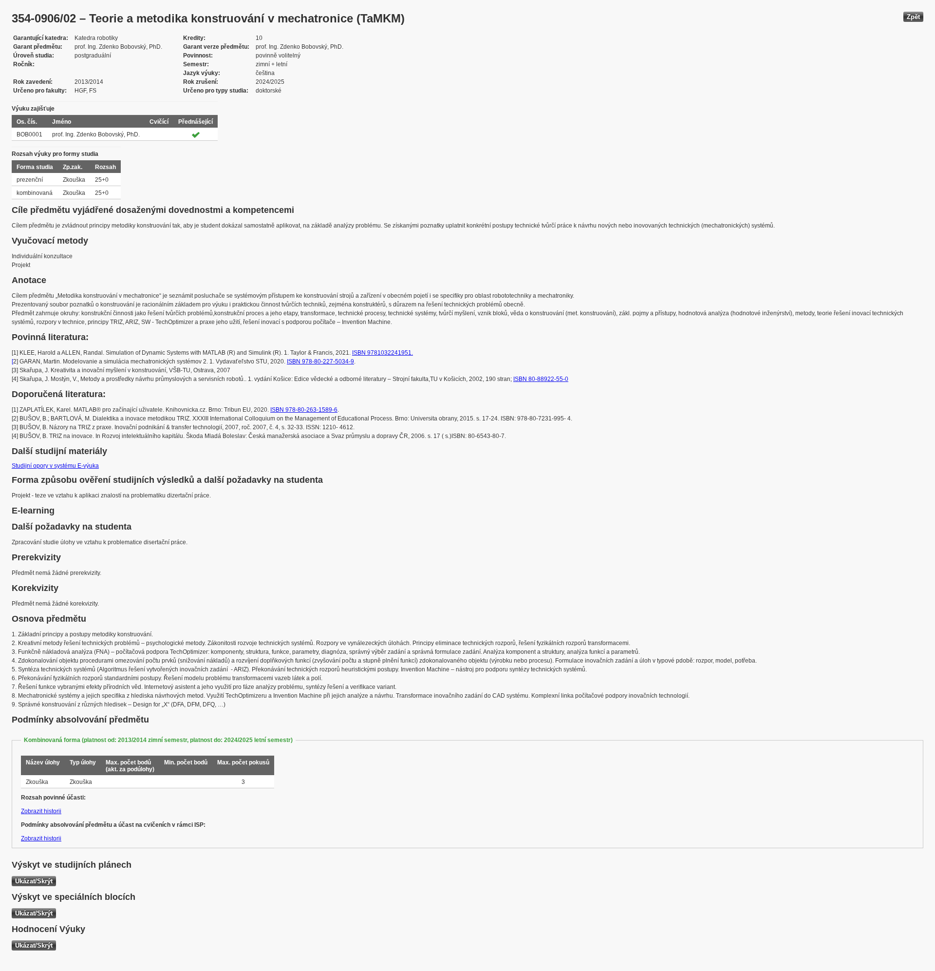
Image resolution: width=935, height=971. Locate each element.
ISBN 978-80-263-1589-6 (303, 409)
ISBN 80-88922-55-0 (540, 379)
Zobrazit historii (41, 811)
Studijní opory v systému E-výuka (55, 465)
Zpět (913, 16)
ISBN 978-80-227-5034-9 (320, 361)
